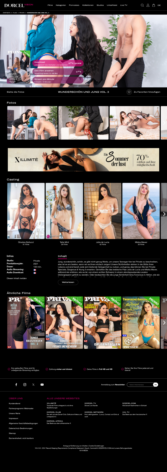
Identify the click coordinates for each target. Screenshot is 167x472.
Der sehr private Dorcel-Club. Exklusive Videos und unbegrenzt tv (64, 414)
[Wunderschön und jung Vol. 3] (18, 66)
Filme (50, 5)
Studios (100, 5)
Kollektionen (88, 5)
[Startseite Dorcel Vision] (18, 5)
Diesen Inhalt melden (17, 278)
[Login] (148, 5)
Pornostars (74, 5)
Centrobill (93, 448)
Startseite (6, 12)
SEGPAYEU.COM (105, 448)
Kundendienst (14, 403)
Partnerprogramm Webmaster (21, 408)
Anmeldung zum (113, 384)
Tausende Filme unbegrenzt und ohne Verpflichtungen (60, 405)
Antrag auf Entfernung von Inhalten (75, 446)
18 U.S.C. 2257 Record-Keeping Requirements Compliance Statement (59, 448)
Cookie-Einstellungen (96, 446)
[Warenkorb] (154, 5)
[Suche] (142, 5)
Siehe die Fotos (15, 92)
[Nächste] (164, 123)
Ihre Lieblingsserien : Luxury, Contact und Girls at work (102, 414)
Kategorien (61, 5)
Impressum (13, 418)
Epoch (87, 448)
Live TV (123, 5)
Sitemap (12, 433)
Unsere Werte (14, 413)
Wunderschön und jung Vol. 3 (38, 12)
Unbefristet (112, 5)
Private (22, 12)
